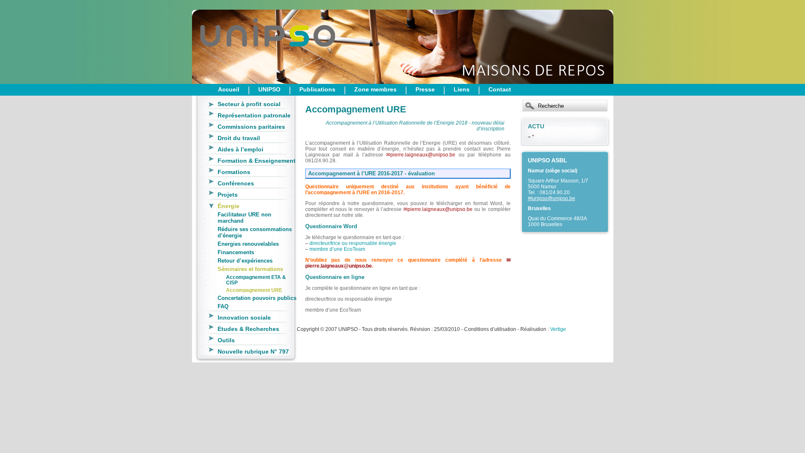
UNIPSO (269, 89)
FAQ (223, 306)
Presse (425, 89)
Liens (462, 89)
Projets (228, 194)
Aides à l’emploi (240, 149)
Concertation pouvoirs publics (257, 298)
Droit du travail (239, 138)
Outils (226, 340)
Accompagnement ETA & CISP (256, 279)
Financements (236, 252)
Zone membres (375, 89)
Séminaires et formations (250, 269)
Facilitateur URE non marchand (244, 217)
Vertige (558, 329)
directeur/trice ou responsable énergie (352, 243)
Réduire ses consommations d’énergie (255, 232)
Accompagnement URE (254, 290)
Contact (499, 89)
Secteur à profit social (249, 104)
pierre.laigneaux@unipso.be (422, 155)
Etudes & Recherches (248, 328)
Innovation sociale (244, 317)
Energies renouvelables (248, 244)
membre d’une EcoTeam (337, 249)
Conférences (236, 183)
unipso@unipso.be (553, 198)
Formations (234, 172)
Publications (317, 89)
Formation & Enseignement (257, 160)
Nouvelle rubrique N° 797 (253, 351)
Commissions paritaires (251, 126)
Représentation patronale (254, 115)
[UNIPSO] (234, 42)
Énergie (228, 206)
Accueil (228, 89)
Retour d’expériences (245, 261)
